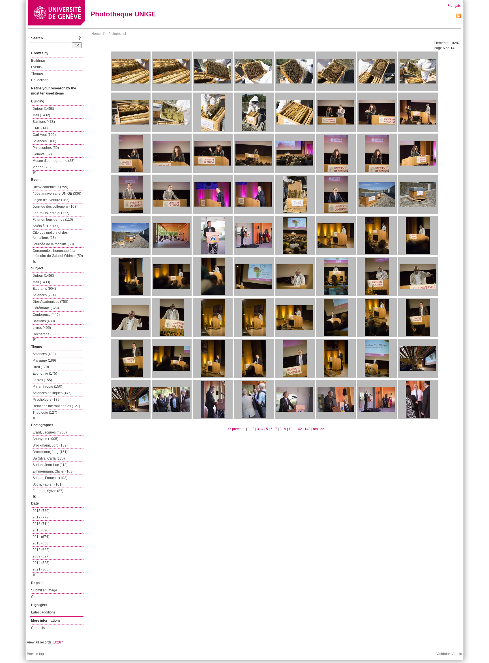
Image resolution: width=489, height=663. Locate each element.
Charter (37, 597)
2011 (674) (41, 537)
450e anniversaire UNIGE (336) (57, 194)
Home (96, 34)
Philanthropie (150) (47, 387)
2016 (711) (41, 524)
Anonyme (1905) (45, 439)
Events (36, 67)
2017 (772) (41, 517)
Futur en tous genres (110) (53, 220)
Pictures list (117, 34)
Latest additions (43, 612)
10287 (58, 642)
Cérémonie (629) (46, 308)
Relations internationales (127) (56, 406)
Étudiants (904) (44, 289)
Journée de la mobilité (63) (53, 244)
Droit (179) (41, 367)
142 (299, 429)
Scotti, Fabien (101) (48, 484)
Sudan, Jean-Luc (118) (50, 465)
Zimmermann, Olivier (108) (53, 471)
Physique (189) (44, 360)
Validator (443, 654)
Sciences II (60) (44, 141)
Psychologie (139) (47, 400)
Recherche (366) (46, 334)
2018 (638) (41, 543)
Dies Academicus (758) (50, 302)
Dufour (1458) (43, 109)
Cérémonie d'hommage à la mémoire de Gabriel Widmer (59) (58, 253)
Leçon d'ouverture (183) (51, 200)
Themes (37, 74)
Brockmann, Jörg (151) (50, 452)
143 (307, 429)
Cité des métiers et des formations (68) (50, 235)
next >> (318, 429)
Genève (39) (42, 154)
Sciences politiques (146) (52, 393)
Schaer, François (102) (50, 478)
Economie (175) (45, 374)
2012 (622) (41, 550)
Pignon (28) (42, 167)
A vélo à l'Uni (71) (46, 226)
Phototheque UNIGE (123, 14)
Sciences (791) (44, 295)
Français (454, 6)
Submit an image (44, 590)
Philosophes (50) (46, 148)
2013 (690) (41, 530)
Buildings (38, 61)
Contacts (38, 628)
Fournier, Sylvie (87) (48, 491)
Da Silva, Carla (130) (49, 458)
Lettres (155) (42, 380)
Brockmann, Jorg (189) (50, 445)
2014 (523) (41, 563)
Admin (457, 654)
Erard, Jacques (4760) (50, 432)
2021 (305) (41, 569)
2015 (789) (41, 511)
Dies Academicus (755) (50, 187)
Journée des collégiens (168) (55, 207)
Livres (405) (42, 328)
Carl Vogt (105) (44, 135)
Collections (39, 80)
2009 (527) (41, 556)
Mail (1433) (41, 282)
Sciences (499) (44, 354)
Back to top (35, 654)
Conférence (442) (46, 315)
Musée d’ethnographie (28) (53, 161)
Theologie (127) (45, 413)
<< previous (236, 429)
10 (291, 429)
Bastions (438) (44, 122)
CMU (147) (41, 128)
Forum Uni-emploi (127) (51, 213)
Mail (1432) (41, 115)
